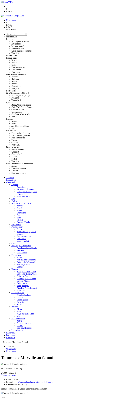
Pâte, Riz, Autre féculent (27, 288)
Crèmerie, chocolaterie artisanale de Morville (35, 382)
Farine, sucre (22, 283)
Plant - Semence (12, 163)
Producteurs (11, 180)
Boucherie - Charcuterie (16, 74)
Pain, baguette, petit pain (21, 95)
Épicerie (9, 102)
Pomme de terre (17, 48)
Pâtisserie (15, 98)
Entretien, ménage (18, 168)
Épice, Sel (21, 290)
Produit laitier (11, 58)
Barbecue (15, 79)
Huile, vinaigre (23, 285)
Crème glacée (17, 154)
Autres (14, 166)
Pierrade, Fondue (24, 222)
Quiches (14, 142)
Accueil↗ (10, 177)
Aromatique (16, 44)
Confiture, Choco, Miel (21, 114)
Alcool (14, 121)
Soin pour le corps (18, 173)
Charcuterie (16, 86)
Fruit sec (13, 55)
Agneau (14, 77)
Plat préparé (11, 131)
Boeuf (13, 84)
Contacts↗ (10, 338)
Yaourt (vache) (23, 241)
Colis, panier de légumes (21, 51)
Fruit (8, 55)
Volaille (20, 220)
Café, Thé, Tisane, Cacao (21, 107)
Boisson (9, 119)
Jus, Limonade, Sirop (20, 126)
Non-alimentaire (26, 163)
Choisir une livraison (9, 375)
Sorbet (14, 159)
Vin (12, 128)
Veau (19, 217)
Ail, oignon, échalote (20, 41)
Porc (18, 215)
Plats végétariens (18, 138)
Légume (9, 39)
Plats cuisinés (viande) (20, 133)
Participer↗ (11, 335)
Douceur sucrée (12, 147)
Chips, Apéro (16, 112)
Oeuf (8, 93)
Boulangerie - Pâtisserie (20, 93)
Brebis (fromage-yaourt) (26, 231)
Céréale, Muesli (17, 109)
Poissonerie (11, 91)
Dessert (14, 156)
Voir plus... (15, 53)
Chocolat (15, 152)
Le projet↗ (10, 333)
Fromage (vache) (18, 67)
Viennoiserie (16, 100)
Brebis (14, 62)
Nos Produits (11, 37)
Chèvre (14, 65)
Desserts (20, 302)
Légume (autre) (17, 46)
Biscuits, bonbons (24, 295)
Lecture (14, 171)
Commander (11, 182)
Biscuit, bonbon (17, 149)
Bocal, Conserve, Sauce (21, 105)
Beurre (14, 60)
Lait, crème (16, 70)
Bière (13, 124)
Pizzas (14, 140)
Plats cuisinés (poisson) (20, 135)
